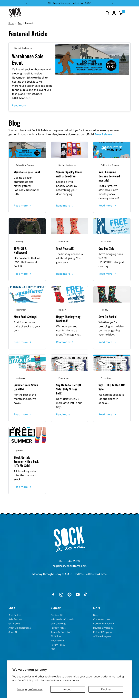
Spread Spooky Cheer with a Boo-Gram (69, 174)
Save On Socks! (107, 316)
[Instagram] (61, 594)
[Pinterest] (69, 594)
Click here (90, 3)
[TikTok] (86, 594)
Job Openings (58, 623)
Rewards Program (103, 627)
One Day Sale (106, 248)
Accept (67, 689)
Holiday (19, 241)
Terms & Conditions (61, 632)
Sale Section (15, 619)
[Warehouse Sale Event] (92, 59)
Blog (20, 23)
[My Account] (114, 12)
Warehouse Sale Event (28, 59)
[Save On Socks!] (111, 294)
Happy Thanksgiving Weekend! (68, 318)
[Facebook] (53, 594)
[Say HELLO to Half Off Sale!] (111, 363)
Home (11, 23)
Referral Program (102, 632)
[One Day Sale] (111, 226)
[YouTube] (77, 594)
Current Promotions (103, 623)
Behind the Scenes (23, 48)
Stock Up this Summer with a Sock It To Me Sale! (26, 461)
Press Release (103, 134)
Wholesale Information (63, 619)
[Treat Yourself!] (69, 226)
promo (19, 450)
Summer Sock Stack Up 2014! (26, 387)
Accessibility (58, 640)
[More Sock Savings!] (27, 294)
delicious (20, 378)
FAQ (53, 649)
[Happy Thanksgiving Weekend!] (69, 294)
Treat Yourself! (65, 248)
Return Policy (58, 644)
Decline (106, 689)
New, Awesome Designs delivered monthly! (109, 176)
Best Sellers (14, 615)
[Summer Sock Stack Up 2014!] (27, 363)
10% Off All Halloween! (21, 250)
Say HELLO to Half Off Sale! (111, 387)
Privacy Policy (70, 680)
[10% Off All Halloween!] (27, 226)
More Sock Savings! (25, 316)
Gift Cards (14, 623)
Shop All (12, 632)
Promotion (63, 241)
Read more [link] (19, 105)
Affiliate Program (102, 636)
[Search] (107, 12)
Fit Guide (56, 636)
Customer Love (101, 619)
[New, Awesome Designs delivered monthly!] (111, 150)
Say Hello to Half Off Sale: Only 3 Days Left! (68, 389)
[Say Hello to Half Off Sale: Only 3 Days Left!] (69, 363)
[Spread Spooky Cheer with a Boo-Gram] (69, 150)
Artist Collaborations (19, 627)
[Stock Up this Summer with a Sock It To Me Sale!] (27, 435)
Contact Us (57, 615)
